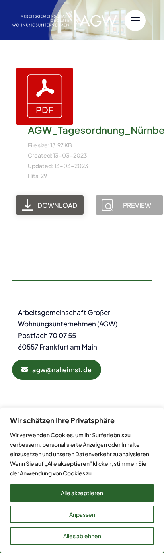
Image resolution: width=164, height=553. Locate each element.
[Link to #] (135, 20)
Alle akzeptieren (82, 492)
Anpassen (82, 514)
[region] (82, 480)
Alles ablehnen (82, 535)
